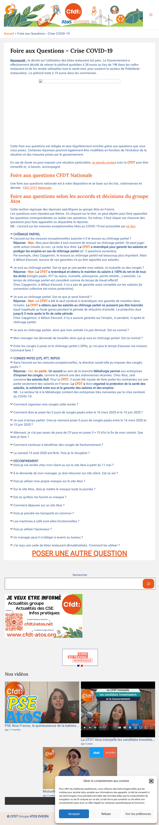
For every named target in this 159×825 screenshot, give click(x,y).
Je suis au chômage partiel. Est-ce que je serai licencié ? (52, 297)
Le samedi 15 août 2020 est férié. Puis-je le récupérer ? (51, 453)
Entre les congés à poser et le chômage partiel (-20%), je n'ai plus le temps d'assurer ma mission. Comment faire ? (79, 348)
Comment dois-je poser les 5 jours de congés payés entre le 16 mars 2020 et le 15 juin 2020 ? (78, 412)
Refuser (106, 814)
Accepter (74, 814)
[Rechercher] (148, 584)
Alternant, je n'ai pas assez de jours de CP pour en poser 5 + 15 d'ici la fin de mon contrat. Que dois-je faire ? (76, 435)
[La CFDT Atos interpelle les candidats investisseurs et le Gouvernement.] (118, 710)
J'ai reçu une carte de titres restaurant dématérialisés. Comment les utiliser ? (66, 545)
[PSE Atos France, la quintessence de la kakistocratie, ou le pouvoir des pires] (42, 703)
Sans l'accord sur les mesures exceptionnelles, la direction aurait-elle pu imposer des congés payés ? (76, 365)
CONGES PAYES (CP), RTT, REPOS (36, 358)
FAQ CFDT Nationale (37, 188)
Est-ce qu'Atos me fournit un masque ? (40, 497)
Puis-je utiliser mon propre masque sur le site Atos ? (49, 481)
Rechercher (80, 575)
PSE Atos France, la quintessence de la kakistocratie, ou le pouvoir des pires (63, 726)
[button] (151, 781)
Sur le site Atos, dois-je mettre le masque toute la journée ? (54, 489)
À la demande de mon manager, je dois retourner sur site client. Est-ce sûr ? (65, 473)
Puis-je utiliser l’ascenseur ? (32, 529)
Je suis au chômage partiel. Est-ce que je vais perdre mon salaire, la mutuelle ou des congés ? (78, 267)
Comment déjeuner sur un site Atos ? (39, 505)
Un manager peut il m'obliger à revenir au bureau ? (48, 537)
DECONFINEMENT (25, 461)
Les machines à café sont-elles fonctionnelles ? (46, 521)
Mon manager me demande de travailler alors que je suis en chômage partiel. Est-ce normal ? (78, 338)
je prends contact (104, 162)
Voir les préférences (138, 814)
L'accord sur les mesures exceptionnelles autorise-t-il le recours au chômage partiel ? (72, 238)
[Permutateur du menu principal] (151, 15)
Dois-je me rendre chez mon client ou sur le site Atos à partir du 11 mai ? (63, 465)
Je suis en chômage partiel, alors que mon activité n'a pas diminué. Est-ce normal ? (71, 330)
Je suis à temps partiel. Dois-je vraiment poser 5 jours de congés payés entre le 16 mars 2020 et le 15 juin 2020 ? (78, 422)
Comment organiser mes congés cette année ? (45, 404)
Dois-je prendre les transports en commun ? (43, 513)
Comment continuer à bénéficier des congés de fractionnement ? (58, 445)
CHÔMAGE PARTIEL (26, 234)
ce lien (130, 226)
